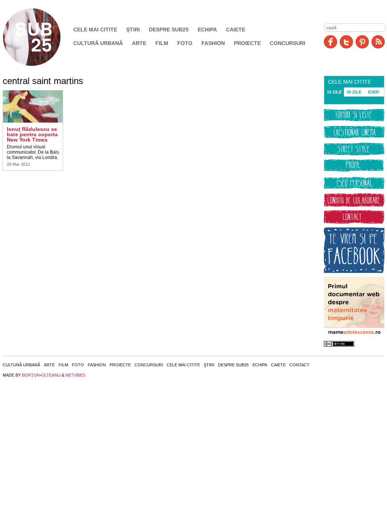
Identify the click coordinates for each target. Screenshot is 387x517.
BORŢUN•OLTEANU (41, 375)
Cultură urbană (98, 43)
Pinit (362, 41)
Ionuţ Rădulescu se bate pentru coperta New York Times (32, 134)
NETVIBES (75, 375)
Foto (184, 43)
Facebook (330, 41)
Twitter (346, 41)
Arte (139, 43)
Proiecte (247, 43)
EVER (373, 92)
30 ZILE (354, 92)
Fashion (213, 43)
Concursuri (287, 43)
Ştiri (133, 29)
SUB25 (40, 37)
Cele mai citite (95, 29)
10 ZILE (334, 92)
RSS (378, 41)
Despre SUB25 (169, 29)
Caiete (235, 29)
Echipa (207, 29)
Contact (299, 365)
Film (161, 43)
